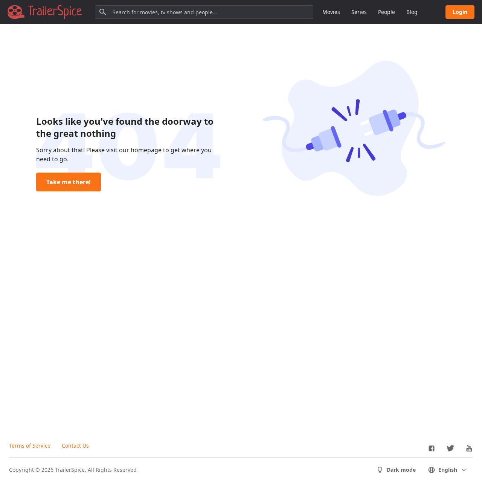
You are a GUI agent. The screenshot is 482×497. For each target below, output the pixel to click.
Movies (331, 11)
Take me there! (68, 182)
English (447, 469)
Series (359, 11)
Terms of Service (29, 445)
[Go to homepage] (45, 12)
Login (460, 11)
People (386, 11)
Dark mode (401, 469)
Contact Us (75, 445)
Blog (412, 11)
